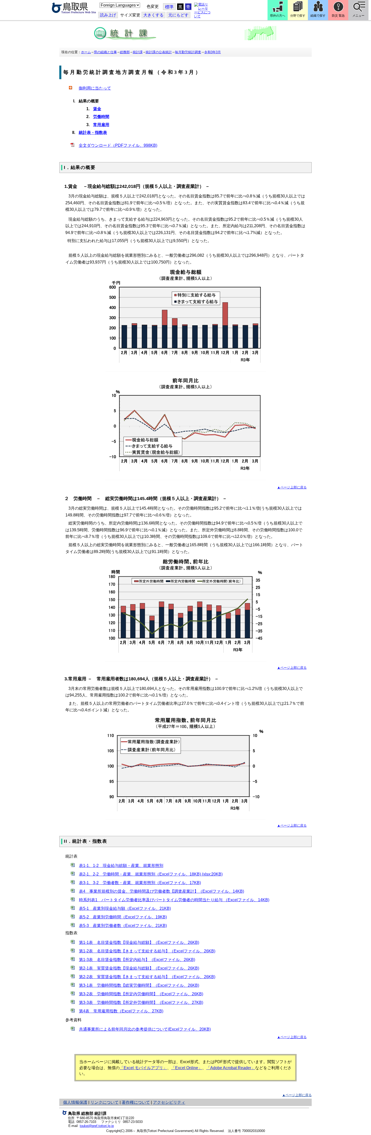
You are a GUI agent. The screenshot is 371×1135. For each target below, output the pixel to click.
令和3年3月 (212, 52)
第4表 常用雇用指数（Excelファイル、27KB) (121, 1011)
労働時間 (101, 116)
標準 (169, 7)
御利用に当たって (95, 88)
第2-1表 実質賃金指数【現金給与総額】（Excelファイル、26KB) (139, 968)
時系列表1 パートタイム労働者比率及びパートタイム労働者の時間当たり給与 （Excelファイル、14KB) (174, 900)
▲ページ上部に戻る (292, 487)
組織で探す (318, 15)
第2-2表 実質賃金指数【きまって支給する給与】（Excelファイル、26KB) (147, 977)
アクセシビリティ (169, 1102)
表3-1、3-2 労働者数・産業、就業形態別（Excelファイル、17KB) (140, 883)
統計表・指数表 (93, 132)
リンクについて (104, 1102)
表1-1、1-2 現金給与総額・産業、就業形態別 (121, 865)
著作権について (136, 1102)
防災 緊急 (338, 15)
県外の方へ (277, 15)
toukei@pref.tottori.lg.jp (97, 1126)
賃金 (97, 109)
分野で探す (297, 15)
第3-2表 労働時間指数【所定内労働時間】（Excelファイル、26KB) (141, 994)
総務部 (125, 52)
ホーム (86, 52)
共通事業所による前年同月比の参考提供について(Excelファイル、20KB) (145, 1029)
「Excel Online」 (186, 1068)
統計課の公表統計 (159, 52)
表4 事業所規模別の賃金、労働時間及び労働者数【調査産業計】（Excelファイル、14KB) (161, 891)
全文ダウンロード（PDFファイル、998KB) (118, 145)
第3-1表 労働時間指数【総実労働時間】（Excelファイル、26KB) (139, 985)
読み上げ (108, 15)
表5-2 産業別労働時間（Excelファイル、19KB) (123, 917)
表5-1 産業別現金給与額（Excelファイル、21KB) (125, 908)
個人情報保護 (75, 1102)
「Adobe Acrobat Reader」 (230, 1068)
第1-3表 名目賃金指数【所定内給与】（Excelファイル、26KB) (137, 959)
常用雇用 (101, 125)
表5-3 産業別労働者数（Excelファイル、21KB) (123, 925)
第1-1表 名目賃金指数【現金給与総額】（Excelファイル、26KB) (139, 942)
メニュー (358, 15)
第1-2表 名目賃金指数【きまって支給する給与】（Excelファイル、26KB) (147, 951)
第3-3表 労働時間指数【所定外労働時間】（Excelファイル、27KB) (141, 1002)
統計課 (138, 52)
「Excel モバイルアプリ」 (143, 1068)
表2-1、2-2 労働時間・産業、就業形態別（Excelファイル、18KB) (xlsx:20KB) (151, 874)
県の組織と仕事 (105, 52)
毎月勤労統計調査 (188, 52)
